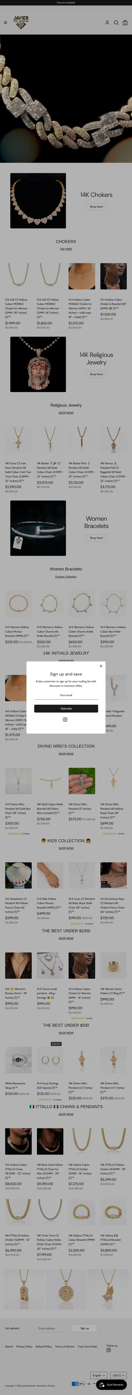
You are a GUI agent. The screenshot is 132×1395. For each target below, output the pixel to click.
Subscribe (66, 741)
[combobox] (37, 714)
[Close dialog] (101, 648)
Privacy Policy (40, 735)
